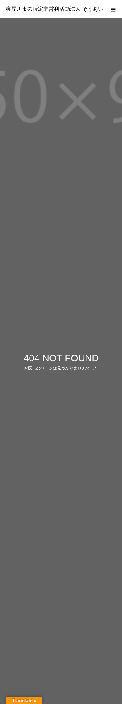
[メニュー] (113, 9)
